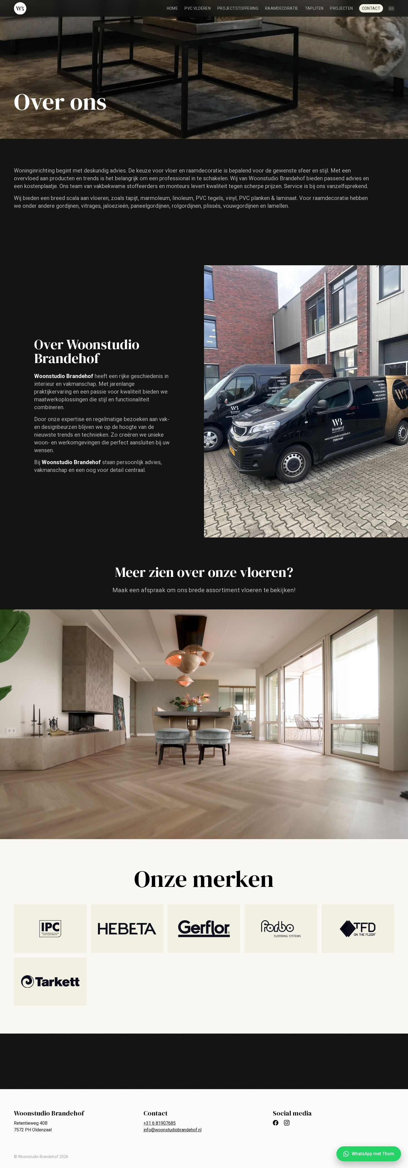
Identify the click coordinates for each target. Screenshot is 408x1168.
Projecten (341, 8)
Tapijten (314, 8)
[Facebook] (275, 1123)
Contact (371, 8)
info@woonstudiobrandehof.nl (172, 1129)
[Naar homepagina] (20, 8)
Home (172, 8)
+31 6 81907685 (159, 1123)
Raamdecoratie (281, 8)
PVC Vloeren (198, 8)
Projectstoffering (237, 8)
